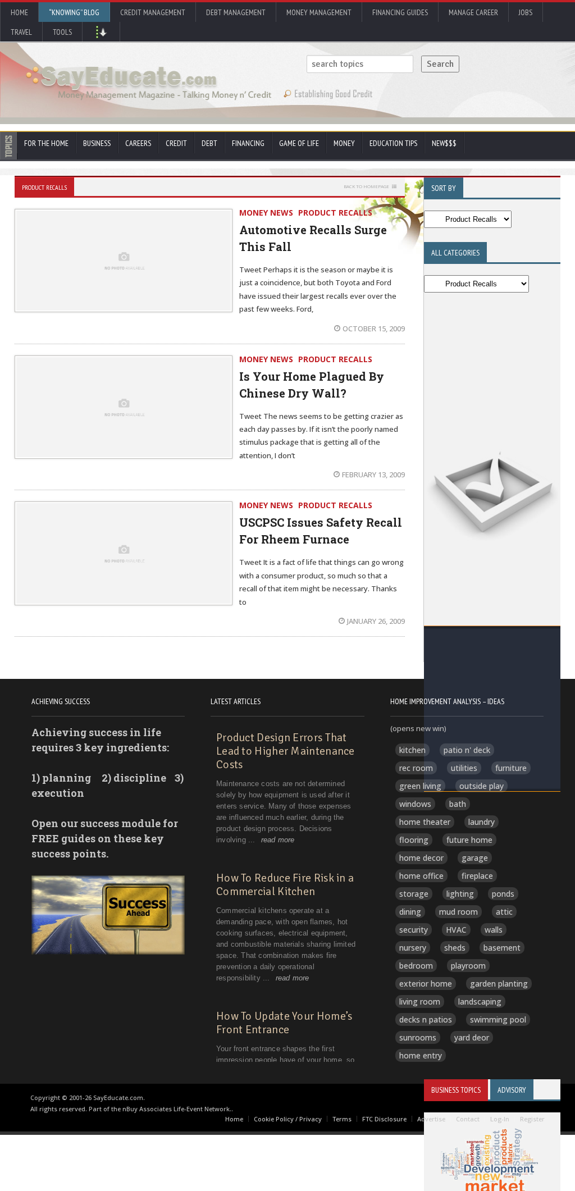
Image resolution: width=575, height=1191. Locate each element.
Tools (62, 32)
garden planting (499, 983)
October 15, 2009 (374, 328)
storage (413, 893)
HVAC (456, 929)
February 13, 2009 (373, 474)
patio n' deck (467, 750)
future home (469, 839)
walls (494, 929)
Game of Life (299, 143)
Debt (209, 143)
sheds (455, 947)
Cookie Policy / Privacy (288, 1119)
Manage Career (473, 12)
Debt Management (236, 12)
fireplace (477, 875)
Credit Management (152, 12)
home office (421, 875)
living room (419, 1001)
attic (504, 911)
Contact (468, 1119)
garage (475, 857)
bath (457, 803)
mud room (458, 911)
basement (502, 947)
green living (420, 786)
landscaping (479, 1001)
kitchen (412, 750)
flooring (413, 839)
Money (344, 143)
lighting (460, 893)
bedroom (416, 965)
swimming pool (498, 1019)
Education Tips (393, 143)
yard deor (471, 1037)
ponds (503, 893)
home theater (424, 821)
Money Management (319, 12)
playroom (468, 965)
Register (532, 1119)
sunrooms (417, 1037)
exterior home (425, 983)
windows (415, 803)
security (413, 929)
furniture (511, 768)
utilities (464, 768)
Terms (342, 1119)
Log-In (499, 1119)
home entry (420, 1055)
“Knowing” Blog (74, 12)
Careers (138, 143)
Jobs (525, 12)
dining (410, 911)
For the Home (46, 143)
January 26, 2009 (376, 621)
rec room (416, 768)
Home (19, 12)
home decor (421, 857)
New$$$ (444, 143)
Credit (176, 143)
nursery (412, 947)
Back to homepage (366, 186)
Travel (21, 32)
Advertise (431, 1119)
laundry (481, 821)
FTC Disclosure (384, 1119)
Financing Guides (400, 12)
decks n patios (425, 1019)
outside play (481, 786)
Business (97, 143)
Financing (248, 143)
